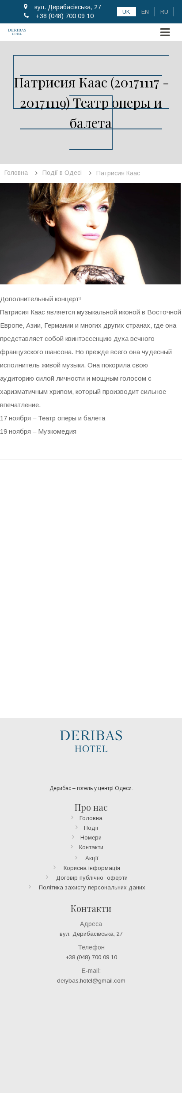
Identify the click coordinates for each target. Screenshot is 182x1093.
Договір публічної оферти (92, 877)
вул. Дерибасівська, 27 (67, 7)
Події (91, 827)
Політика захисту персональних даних (92, 887)
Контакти (91, 847)
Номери (91, 837)
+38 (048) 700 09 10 (65, 15)
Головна (91, 818)
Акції (92, 858)
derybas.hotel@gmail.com (91, 980)
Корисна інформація (92, 868)
